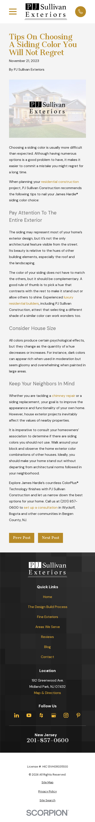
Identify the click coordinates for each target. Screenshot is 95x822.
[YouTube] (29, 715)
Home (47, 597)
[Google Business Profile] (53, 715)
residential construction (60, 182)
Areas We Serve (47, 627)
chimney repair (63, 396)
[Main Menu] (13, 11)
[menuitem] (47, 782)
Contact (47, 657)
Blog (47, 647)
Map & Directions (47, 693)
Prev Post (21, 538)
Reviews (47, 637)
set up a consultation (41, 507)
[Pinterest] (78, 715)
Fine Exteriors (47, 617)
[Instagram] (66, 715)
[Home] (46, 11)
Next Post (50, 538)
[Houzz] (41, 715)
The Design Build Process (47, 607)
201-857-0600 (48, 740)
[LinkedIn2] (16, 715)
